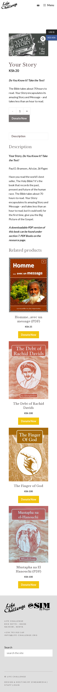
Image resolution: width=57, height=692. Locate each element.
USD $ (50, 32)
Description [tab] (18, 136)
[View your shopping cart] (38, 5)
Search (8, 647)
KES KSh (51, 37)
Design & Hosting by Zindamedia (25, 682)
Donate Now (19, 118)
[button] (43, 38)
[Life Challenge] (9, 5)
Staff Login (12, 685)
